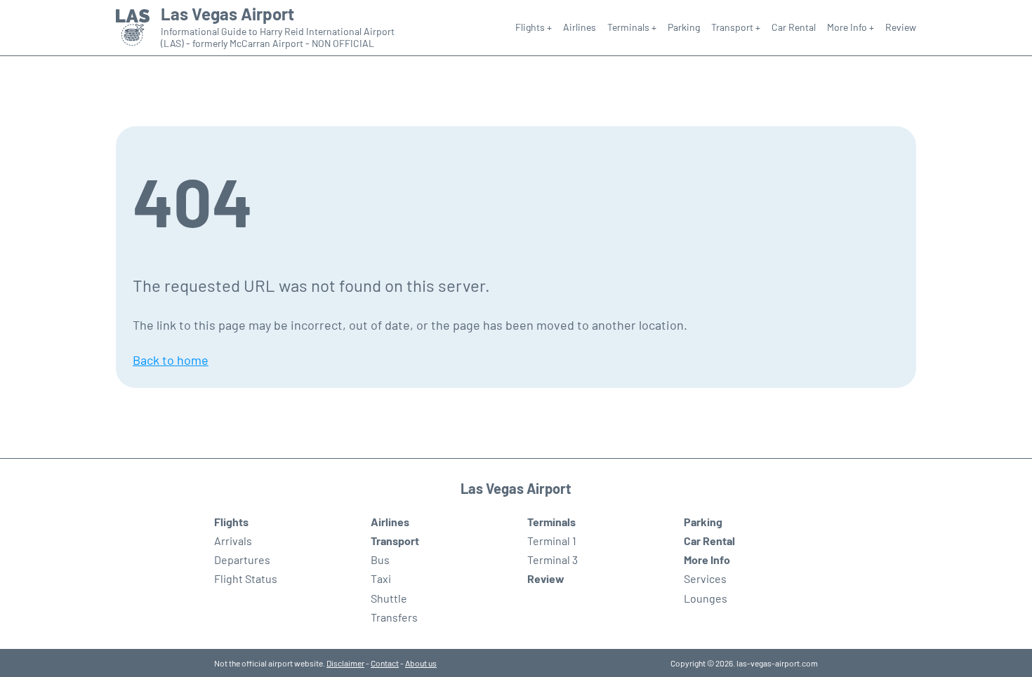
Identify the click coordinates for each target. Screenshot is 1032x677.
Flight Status (245, 578)
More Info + (850, 27)
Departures (242, 559)
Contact (385, 663)
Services (705, 578)
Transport (395, 540)
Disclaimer (345, 663)
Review (900, 27)
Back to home (171, 360)
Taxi (381, 578)
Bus (380, 559)
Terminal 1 (551, 540)
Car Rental (794, 27)
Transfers (394, 617)
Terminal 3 (552, 559)
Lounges (705, 598)
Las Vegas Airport (227, 14)
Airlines (579, 27)
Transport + (735, 27)
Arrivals (233, 540)
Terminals (551, 521)
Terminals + (631, 27)
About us (421, 663)
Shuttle (389, 598)
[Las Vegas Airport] (133, 27)
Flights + (533, 27)
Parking (684, 27)
